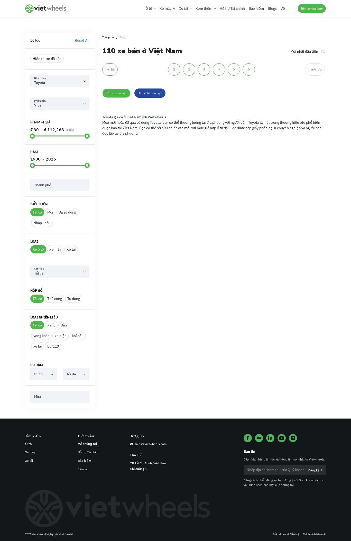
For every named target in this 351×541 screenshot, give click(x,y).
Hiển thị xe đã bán (47, 58)
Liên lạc (83, 469)
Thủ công (54, 298)
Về (283, 8)
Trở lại (110, 69)
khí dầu (78, 335)
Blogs (272, 8)
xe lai (37, 346)
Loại (34, 241)
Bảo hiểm (256, 8)
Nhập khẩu (41, 222)
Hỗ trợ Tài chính (232, 8)
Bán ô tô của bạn (150, 93)
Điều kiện (39, 204)
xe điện (61, 335)
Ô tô (28, 444)
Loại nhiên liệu (44, 317)
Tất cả (37, 212)
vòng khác (41, 335)
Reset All (82, 40)
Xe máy (55, 249)
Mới (50, 212)
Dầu (64, 325)
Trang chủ (108, 37)
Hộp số (36, 290)
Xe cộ (123, 37)
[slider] (32, 136)
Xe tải (71, 249)
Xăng (51, 325)
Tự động (73, 298)
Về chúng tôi (87, 444)
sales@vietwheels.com (151, 444)
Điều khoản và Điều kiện (286, 534)
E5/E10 (53, 346)
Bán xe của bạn (312, 8)
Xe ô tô (38, 249)
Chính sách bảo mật (314, 534)
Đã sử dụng (67, 212)
